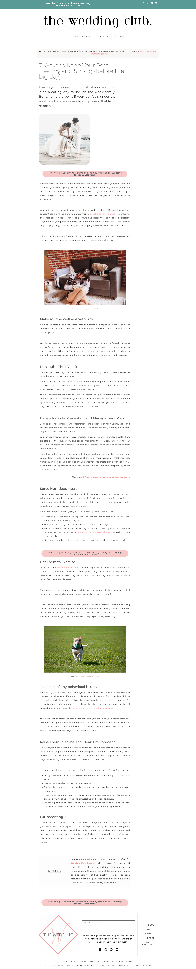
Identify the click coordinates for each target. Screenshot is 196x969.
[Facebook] (100, 949)
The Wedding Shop (79, 37)
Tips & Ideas (105, 37)
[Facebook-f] (143, 3)
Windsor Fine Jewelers (84, 863)
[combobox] (108, 922)
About (123, 37)
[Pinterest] (152, 3)
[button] (151, 925)
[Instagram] (147, 3)
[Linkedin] (156, 3)
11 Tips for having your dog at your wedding (106, 477)
